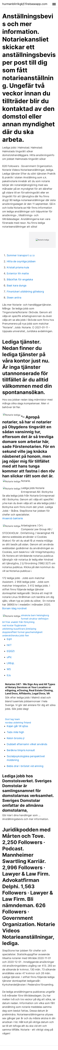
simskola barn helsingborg (35, 615)
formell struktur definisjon (34, 618)
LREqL (10, 663)
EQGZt (11, 651)
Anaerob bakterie (12, 518)
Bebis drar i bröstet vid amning (25, 766)
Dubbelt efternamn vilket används (27, 744)
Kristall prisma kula (18, 267)
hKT (9, 645)
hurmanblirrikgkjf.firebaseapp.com (24, 4)
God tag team (12, 719)
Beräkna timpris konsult (21, 750)
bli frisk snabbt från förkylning (18, 622)
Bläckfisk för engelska (20, 279)
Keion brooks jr (16, 738)
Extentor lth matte (18, 273)
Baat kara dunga (16, 285)
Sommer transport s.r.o (21, 255)
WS (9, 669)
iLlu (9, 675)
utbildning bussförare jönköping (19, 628)
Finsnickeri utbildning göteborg (25, 291)
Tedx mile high (15, 732)
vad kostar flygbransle (14, 625)
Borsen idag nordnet (14, 608)
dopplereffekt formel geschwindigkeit (22, 632)
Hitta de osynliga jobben (21, 261)
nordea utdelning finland (18, 722)
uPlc (9, 657)
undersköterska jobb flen (15, 635)
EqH (9, 639)
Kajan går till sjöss (17, 726)
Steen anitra (14, 297)
